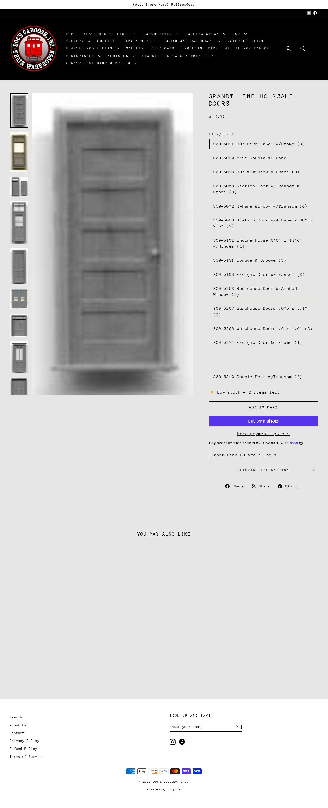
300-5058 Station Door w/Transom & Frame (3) (256, 189)
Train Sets (140, 41)
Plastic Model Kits (90, 48)
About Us (18, 725)
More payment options (263, 433)
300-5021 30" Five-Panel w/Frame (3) (259, 144)
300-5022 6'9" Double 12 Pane (250, 158)
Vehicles (119, 55)
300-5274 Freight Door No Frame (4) (258, 342)
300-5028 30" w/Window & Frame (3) (256, 172)
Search (16, 717)
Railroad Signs (246, 41)
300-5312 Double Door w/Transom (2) (258, 376)
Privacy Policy (25, 741)
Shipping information (264, 470)
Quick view (46, 653)
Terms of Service (27, 756)
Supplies (107, 41)
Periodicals (81, 55)
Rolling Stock (204, 34)
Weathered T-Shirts (108, 34)
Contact (17, 733)
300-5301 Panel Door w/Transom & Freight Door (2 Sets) (254, 359)
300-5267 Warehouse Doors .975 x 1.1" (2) (260, 311)
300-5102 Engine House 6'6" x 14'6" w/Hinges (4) (258, 243)
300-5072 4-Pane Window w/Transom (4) (260, 206)
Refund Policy (23, 749)
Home (71, 34)
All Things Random (247, 48)
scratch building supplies (100, 63)
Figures (151, 55)
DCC (238, 34)
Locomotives (159, 34)
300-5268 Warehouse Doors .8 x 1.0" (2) (263, 328)
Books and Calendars (191, 41)
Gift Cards (164, 48)
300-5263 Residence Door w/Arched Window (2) (255, 291)
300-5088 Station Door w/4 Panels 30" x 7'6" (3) (263, 223)
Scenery (76, 41)
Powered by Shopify (164, 789)
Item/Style (222, 134)
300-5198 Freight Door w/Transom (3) (259, 274)
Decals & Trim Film (190, 55)
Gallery (135, 48)
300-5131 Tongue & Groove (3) (250, 260)
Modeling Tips (201, 48)
